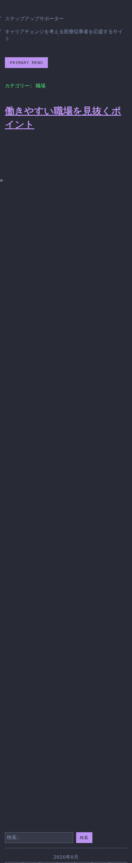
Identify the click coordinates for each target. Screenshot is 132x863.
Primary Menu (26, 62)
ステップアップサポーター (34, 19)
